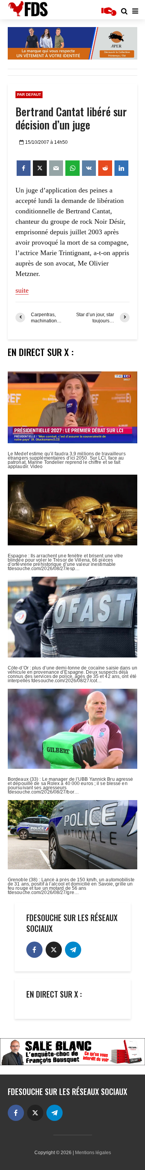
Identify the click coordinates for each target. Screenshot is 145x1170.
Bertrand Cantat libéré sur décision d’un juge (71, 118)
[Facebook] (34, 950)
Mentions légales (93, 1152)
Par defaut (29, 94)
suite (22, 290)
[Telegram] (73, 950)
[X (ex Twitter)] (54, 950)
